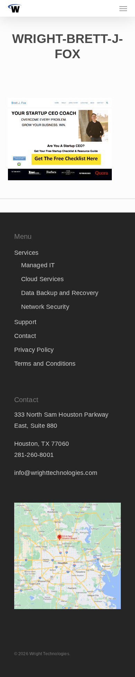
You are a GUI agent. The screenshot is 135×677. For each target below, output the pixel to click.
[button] (123, 8)
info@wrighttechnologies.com (55, 472)
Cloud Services (42, 279)
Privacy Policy (34, 349)
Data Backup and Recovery (60, 292)
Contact (25, 335)
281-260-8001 (34, 454)
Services (26, 252)
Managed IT (38, 265)
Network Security (45, 306)
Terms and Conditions (45, 363)
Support (25, 322)
